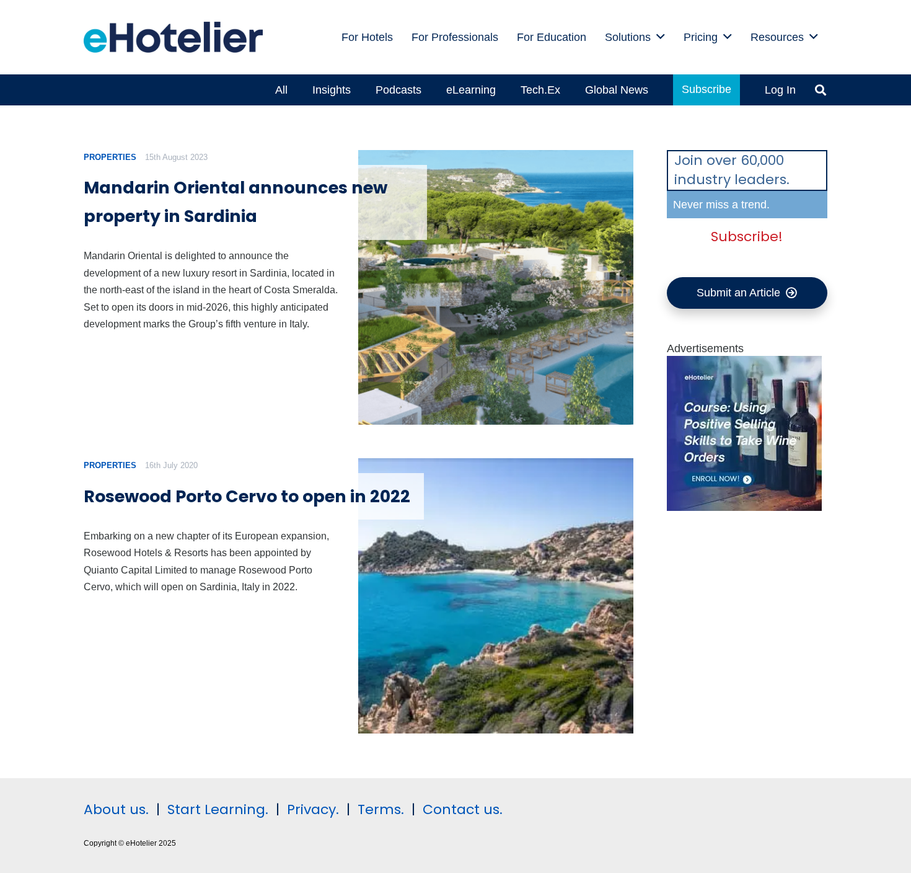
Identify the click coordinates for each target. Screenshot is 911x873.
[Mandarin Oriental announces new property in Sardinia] (495, 287)
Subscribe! (747, 236)
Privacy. (313, 809)
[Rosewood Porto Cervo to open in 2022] (495, 595)
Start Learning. (216, 809)
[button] (660, 37)
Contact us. (463, 809)
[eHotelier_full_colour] (173, 37)
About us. (116, 809)
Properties (110, 157)
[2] (744, 507)
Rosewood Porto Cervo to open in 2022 (247, 496)
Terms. (381, 809)
